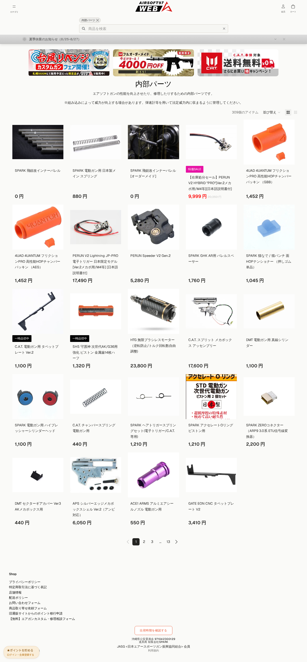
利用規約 (153, 650)
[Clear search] (224, 28)
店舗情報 (15, 592)
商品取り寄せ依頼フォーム (28, 608)
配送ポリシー (18, 598)
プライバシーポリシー (24, 582)
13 (168, 541)
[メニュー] (14, 6)
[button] (271, 112)
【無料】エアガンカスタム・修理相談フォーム (42, 619)
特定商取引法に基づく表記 (28, 587)
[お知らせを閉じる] (284, 39)
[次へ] (176, 542)
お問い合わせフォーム (24, 603)
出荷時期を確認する (153, 630)
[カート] (293, 6)
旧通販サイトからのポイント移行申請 (35, 613)
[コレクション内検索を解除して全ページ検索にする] (98, 20)
